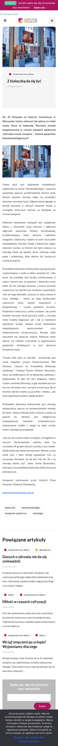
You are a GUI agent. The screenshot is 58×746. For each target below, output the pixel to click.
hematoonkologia (31, 507)
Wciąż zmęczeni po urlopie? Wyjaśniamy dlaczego (24, 644)
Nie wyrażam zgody (35, 737)
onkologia (38, 513)
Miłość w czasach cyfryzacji (24, 601)
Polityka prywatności (29, 741)
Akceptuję (18, 737)
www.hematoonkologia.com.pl (18, 492)
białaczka (10, 507)
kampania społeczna (15, 513)
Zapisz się (39, 7)
